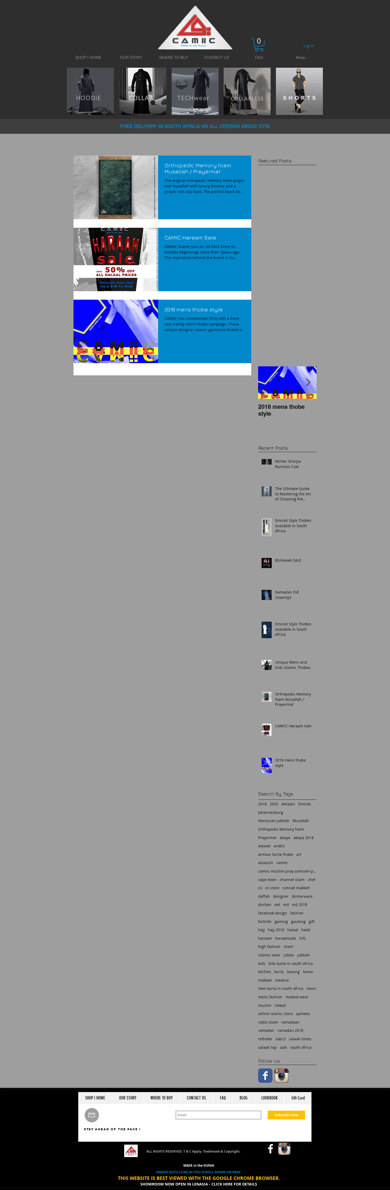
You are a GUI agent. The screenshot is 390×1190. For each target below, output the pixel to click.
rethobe (265, 1038)
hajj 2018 (276, 929)
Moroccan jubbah (273, 820)
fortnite (264, 921)
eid (286, 904)
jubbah (303, 954)
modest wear (297, 996)
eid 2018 (299, 904)
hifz (302, 938)
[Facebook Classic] (265, 1075)
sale (283, 1047)
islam (288, 946)
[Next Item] (308, 383)
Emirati (304, 803)
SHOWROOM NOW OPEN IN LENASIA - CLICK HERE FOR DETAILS (198, 1184)
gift (312, 921)
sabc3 (280, 1038)
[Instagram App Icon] (281, 1075)
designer (281, 896)
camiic (282, 862)
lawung (293, 971)
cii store (272, 887)
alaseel (264, 845)
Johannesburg (270, 812)
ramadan (266, 1030)
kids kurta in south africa (290, 963)
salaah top (267, 1047)
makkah (265, 980)
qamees (303, 1013)
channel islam (292, 879)
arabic (279, 845)
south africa (300, 1047)
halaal (292, 929)
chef (311, 879)
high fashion (269, 946)
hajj (261, 929)
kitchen (264, 971)
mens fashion (270, 996)
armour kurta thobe (275, 854)
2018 (262, 803)
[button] (259, 44)
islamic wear (269, 954)
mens (311, 988)
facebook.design (272, 913)
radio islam (268, 1022)
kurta (279, 971)
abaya (285, 837)
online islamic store (275, 1013)
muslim (264, 1005)
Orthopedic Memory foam (281, 829)
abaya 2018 (303, 837)
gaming (281, 921)
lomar (308, 971)
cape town (267, 879)
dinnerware (302, 896)
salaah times (300, 1038)
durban (264, 904)
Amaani (288, 803)
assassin (265, 862)
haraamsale (285, 938)
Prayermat (267, 837)
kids (261, 963)
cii (260, 887)
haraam (265, 938)
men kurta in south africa (280, 988)
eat (277, 904)
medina (282, 980)
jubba (289, 954)
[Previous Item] (266, 383)
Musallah (301, 820)
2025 (274, 803)
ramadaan (290, 1022)
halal (305, 929)
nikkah (280, 1005)
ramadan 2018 (290, 1030)
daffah (264, 896)
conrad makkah (296, 887)
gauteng (298, 921)
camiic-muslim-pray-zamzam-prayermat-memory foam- (287, 871)
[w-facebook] (270, 1148)
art (298, 854)
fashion (297, 913)
